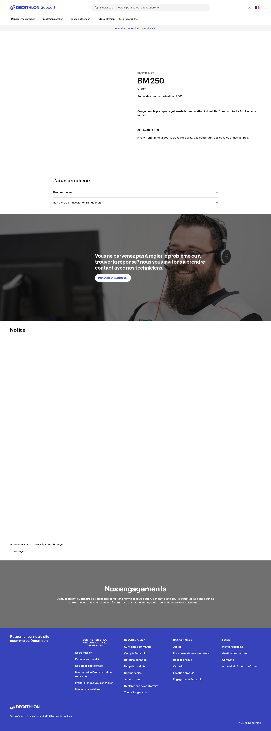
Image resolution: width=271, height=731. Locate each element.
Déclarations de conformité (141, 686)
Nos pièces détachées (89, 665)
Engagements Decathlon (188, 679)
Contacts (228, 659)
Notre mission (83, 652)
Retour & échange (135, 659)
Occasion (179, 666)
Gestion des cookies (234, 653)
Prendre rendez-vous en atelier (94, 682)
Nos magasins (133, 673)
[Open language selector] (257, 7)
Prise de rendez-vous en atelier (191, 653)
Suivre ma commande (137, 646)
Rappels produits (134, 666)
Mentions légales (232, 646)
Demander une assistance (113, 277)
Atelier (177, 646)
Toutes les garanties (136, 692)
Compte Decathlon (136, 653)
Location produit (183, 673)
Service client (132, 679)
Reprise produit (182, 659)
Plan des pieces (62, 192)
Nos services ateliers (88, 689)
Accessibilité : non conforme (240, 666)
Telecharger (18, 551)
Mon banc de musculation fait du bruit (77, 202)
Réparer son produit (87, 659)
